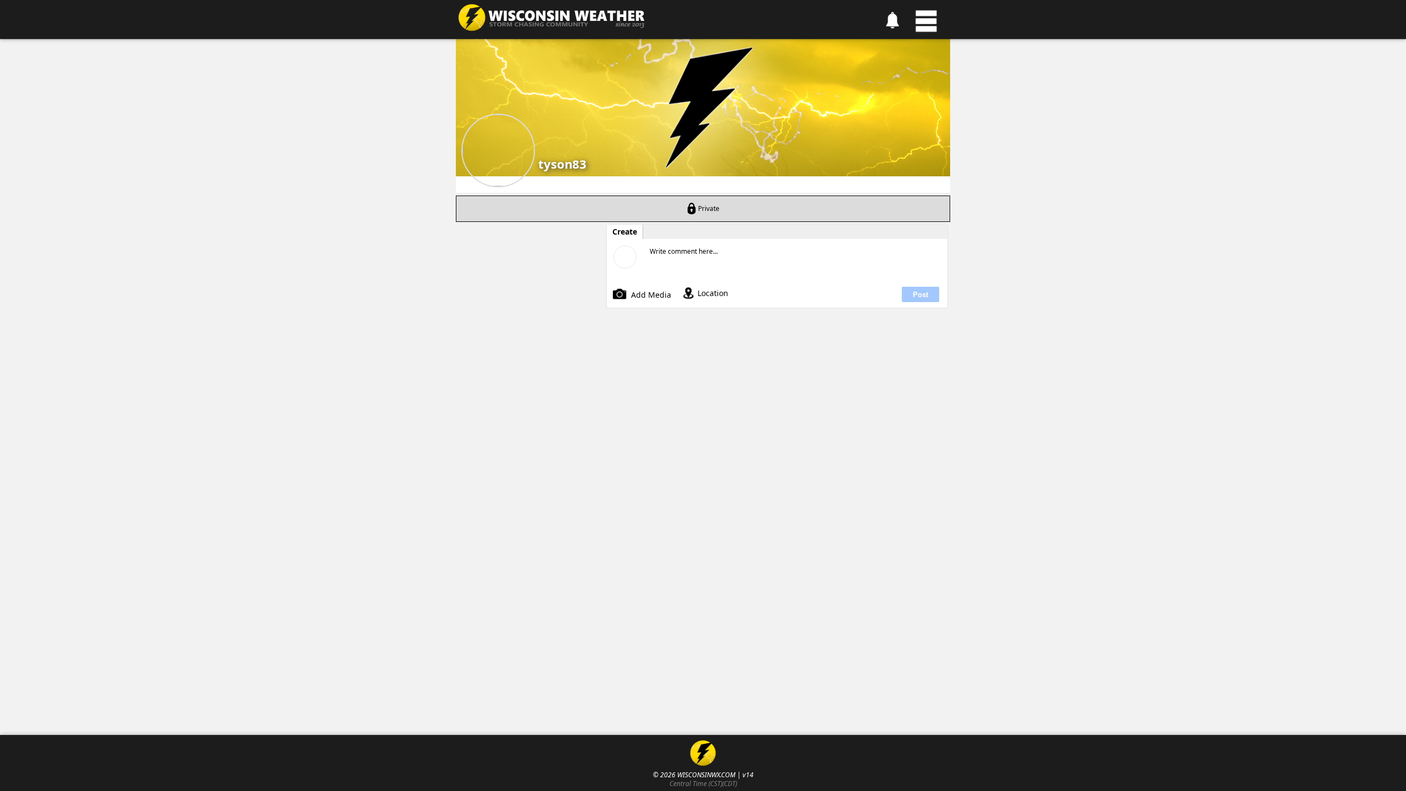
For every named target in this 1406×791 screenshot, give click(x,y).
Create (624, 231)
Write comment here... (684, 251)
